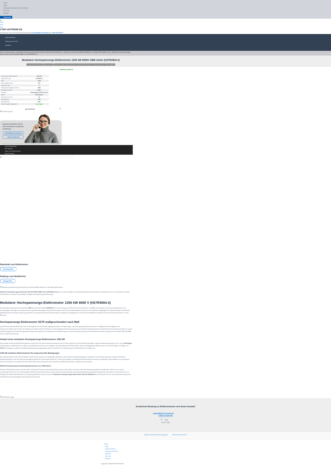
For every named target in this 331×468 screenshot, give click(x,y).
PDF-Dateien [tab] (9, 149)
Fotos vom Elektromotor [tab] (13, 151)
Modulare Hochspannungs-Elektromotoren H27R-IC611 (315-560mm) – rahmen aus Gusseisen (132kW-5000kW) (54, 52)
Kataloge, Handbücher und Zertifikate (15, 8)
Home (5, 3)
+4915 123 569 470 (57, 32)
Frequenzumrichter (11, 41)
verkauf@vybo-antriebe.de (40, 32)
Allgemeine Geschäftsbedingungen (156, 435)
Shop (5, 5)
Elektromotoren (10, 37)
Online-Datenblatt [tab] (11, 146)
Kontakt (6, 13)
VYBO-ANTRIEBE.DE (11, 29)
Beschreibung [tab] (9, 153)
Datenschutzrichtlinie (179, 435)
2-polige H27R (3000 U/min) (101, 52)
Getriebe (8, 45)
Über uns (6, 10)
